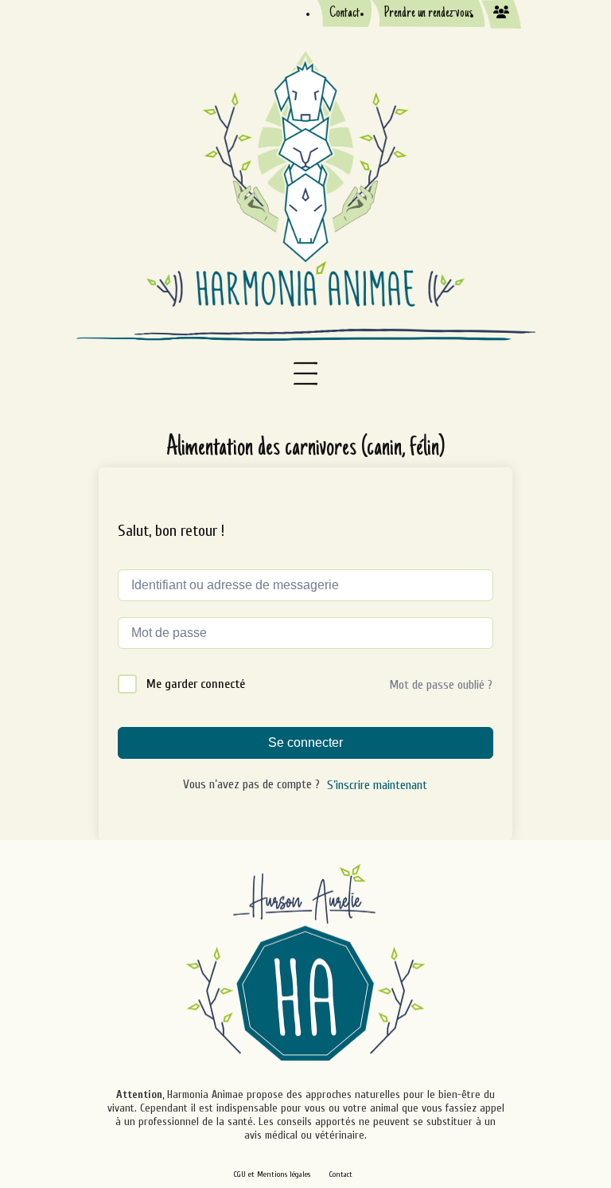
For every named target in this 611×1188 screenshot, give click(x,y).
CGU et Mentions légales (272, 1174)
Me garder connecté (195, 684)
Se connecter (305, 742)
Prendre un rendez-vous (428, 13)
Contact (344, 13)
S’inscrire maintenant (377, 785)
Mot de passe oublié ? (440, 685)
